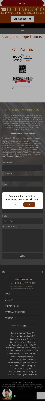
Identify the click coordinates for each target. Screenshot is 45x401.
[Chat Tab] (22, 200)
